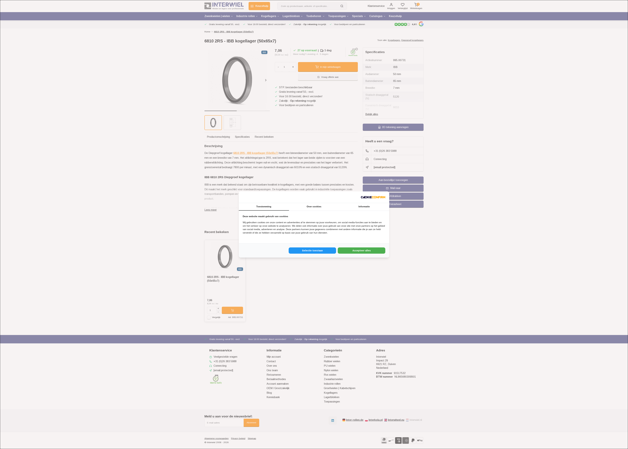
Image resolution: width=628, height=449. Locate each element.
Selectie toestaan (312, 250)
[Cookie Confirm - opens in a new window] (373, 197)
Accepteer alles (361, 250)
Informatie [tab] (364, 206)
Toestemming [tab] (263, 206)
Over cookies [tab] (314, 206)
